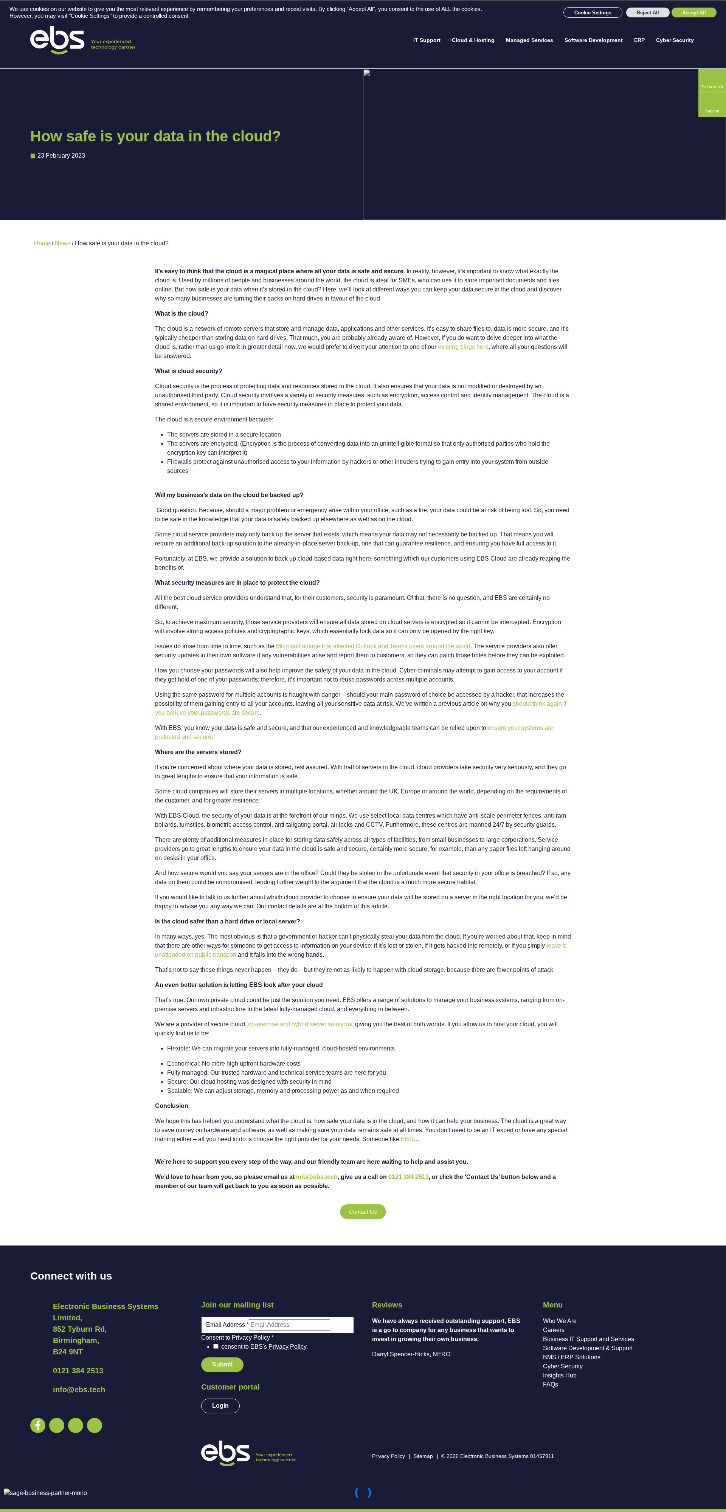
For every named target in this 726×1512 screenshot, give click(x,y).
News (62, 243)
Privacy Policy (287, 1346)
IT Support (427, 40)
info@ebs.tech (317, 1177)
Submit (222, 1364)
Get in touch (712, 87)
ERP (639, 40)
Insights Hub (560, 1375)
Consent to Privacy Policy (237, 1337)
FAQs (550, 1384)
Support (712, 111)
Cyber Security (675, 40)
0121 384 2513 (408, 1177)
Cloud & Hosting (473, 40)
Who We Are (560, 1321)
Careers (554, 1330)
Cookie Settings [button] (592, 12)
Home (42, 243)
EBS (407, 1139)
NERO (441, 1354)
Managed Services (529, 40)
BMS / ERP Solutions (571, 1357)
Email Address (227, 1324)
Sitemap (423, 1456)
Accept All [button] (694, 12)
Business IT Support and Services (588, 1339)
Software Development (594, 40)
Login (220, 1405)
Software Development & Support (588, 1348)
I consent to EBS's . (263, 1346)
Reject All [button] (648, 12)
